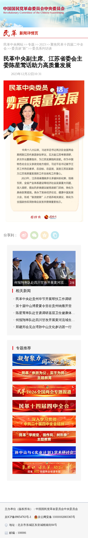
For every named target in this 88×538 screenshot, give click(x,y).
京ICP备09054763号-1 (18, 517)
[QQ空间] (44, 235)
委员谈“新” (19, 48)
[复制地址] (55, 235)
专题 (31, 44)
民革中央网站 (13, 44)
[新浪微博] (24, 235)
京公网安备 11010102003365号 (56, 517)
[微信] (34, 235)
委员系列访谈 (42, 48)
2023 (42, 44)
